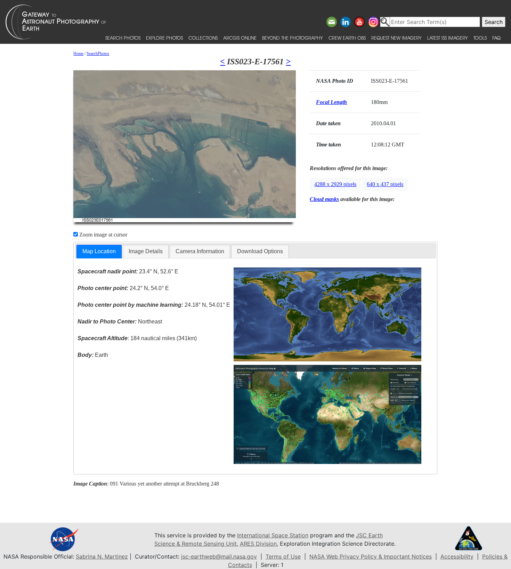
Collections (203, 37)
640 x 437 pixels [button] (385, 184)
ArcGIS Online (240, 37)
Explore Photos (164, 37)
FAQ (496, 37)
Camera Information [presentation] (200, 251)
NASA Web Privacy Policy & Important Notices (370, 556)
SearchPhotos (98, 53)
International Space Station (272, 535)
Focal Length (331, 102)
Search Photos (122, 37)
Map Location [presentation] (99, 251)
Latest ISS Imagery (447, 37)
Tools (480, 37)
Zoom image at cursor (102, 235)
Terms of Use (283, 556)
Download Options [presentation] (260, 251)
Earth (93, 355)
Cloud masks (324, 199)
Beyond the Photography (292, 37)
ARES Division (258, 543)
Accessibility (456, 556)
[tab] (99, 251)
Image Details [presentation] (146, 251)
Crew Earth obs (347, 37)
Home (78, 53)
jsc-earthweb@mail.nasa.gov (219, 556)
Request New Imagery (396, 37)
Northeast (120, 321)
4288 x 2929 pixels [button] (335, 184)
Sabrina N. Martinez (102, 556)
